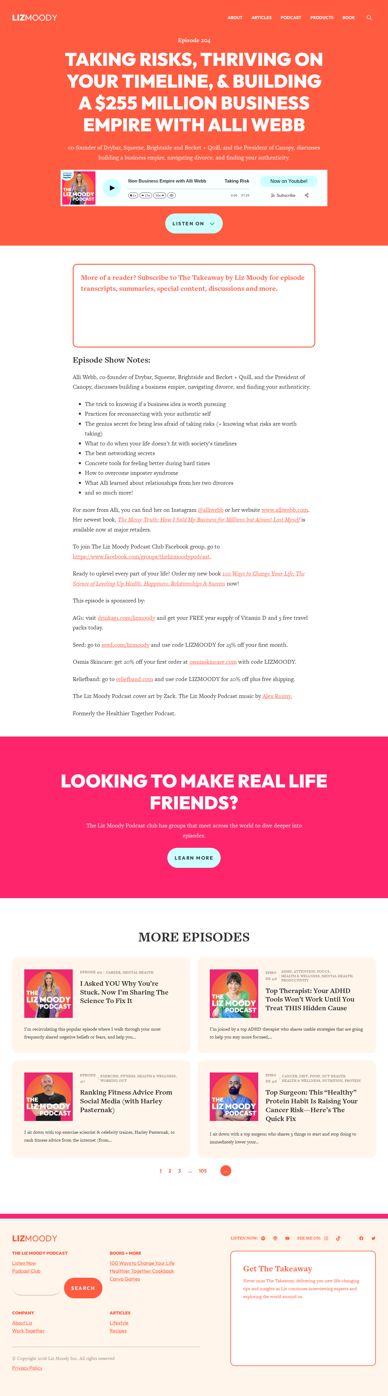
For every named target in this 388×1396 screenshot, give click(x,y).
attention (304, 971)
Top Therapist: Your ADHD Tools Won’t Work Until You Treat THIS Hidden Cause (310, 999)
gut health (333, 1076)
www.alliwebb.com (285, 510)
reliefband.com (134, 679)
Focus (323, 971)
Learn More (194, 858)
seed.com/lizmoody (125, 645)
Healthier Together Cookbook (142, 1271)
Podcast (291, 17)
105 (203, 1171)
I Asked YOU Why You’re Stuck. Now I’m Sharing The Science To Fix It (124, 992)
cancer (289, 1076)
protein (353, 1081)
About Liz (22, 1323)
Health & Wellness (300, 976)
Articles (262, 17)
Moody (41, 17)
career (113, 972)
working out (113, 1081)
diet (303, 1076)
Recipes (118, 1330)
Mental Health (137, 972)
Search (83, 1288)
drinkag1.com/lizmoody (126, 618)
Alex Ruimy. (277, 696)
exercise (109, 1076)
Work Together (28, 1330)
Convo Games (125, 1279)
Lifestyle (119, 1323)
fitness (127, 1076)
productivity (295, 980)
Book (349, 17)
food (315, 1076)
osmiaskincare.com (213, 662)
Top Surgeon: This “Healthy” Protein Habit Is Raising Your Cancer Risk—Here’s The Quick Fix (312, 1105)
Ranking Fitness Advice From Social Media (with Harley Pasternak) (126, 1101)
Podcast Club (26, 1271)
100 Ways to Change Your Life (142, 1263)
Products (321, 17)
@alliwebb (210, 510)
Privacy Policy (27, 1368)
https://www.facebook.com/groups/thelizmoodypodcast (141, 556)
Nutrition (332, 1081)
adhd (286, 971)
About (235, 17)
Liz (18, 17)
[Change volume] (171, 195)
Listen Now (24, 1263)
